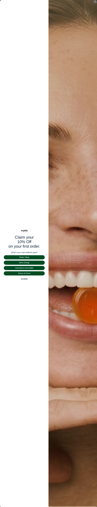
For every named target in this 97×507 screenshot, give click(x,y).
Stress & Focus (24, 273)
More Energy (24, 263)
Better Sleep (24, 257)
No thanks (24, 279)
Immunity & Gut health (24, 268)
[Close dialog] (95, 2)
